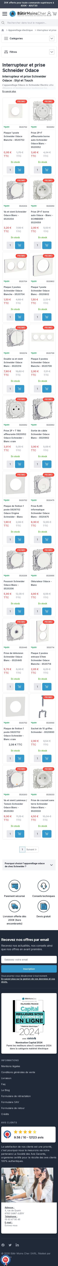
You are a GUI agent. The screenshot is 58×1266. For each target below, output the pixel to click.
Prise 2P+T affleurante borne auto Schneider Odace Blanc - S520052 (40, 139)
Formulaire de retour (13, 1108)
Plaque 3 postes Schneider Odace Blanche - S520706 (41, 362)
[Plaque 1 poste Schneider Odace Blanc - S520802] (42, 265)
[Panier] (54, 13)
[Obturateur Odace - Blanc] (42, 559)
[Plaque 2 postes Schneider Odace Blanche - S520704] (15, 265)
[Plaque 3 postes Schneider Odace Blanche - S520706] (42, 337)
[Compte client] (48, 13)
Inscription (29, 968)
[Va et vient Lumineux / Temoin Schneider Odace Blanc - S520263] (15, 778)
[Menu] (4, 13)
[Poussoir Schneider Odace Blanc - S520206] (15, 559)
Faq (3, 1084)
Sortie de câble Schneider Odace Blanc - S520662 (40, 434)
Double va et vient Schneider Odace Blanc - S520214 (13, 362)
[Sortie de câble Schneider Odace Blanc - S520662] (42, 409)
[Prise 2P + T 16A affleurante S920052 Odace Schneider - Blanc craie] (15, 409)
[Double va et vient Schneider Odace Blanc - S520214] (15, 337)
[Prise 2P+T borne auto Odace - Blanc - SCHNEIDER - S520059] (42, 190)
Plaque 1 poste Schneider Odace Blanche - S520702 (14, 136)
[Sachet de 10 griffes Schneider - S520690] (42, 707)
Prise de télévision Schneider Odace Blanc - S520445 (13, 657)
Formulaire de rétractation (16, 1096)
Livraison (6, 1078)
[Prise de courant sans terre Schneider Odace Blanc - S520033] (42, 778)
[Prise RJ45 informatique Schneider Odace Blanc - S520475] (42, 484)
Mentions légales (10, 1066)
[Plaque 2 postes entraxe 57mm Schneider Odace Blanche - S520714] (42, 631)
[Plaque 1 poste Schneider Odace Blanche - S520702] (15, 111)
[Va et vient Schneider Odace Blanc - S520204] (15, 190)
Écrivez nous (11, 1225)
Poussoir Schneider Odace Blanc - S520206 (14, 585)
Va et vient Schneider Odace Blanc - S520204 (15, 215)
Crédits (5, 1114)
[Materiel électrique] (2, 30)
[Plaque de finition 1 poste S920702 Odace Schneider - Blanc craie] (15, 707)
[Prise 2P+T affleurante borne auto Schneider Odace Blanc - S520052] (42, 111)
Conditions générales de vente (18, 1072)
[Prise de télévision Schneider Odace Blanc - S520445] (15, 631)
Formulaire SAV (10, 1102)
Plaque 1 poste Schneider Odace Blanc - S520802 (40, 290)
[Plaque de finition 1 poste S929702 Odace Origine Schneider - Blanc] (15, 484)
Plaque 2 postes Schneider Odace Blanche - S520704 (14, 290)
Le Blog (5, 1090)
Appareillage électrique (20, 30)
